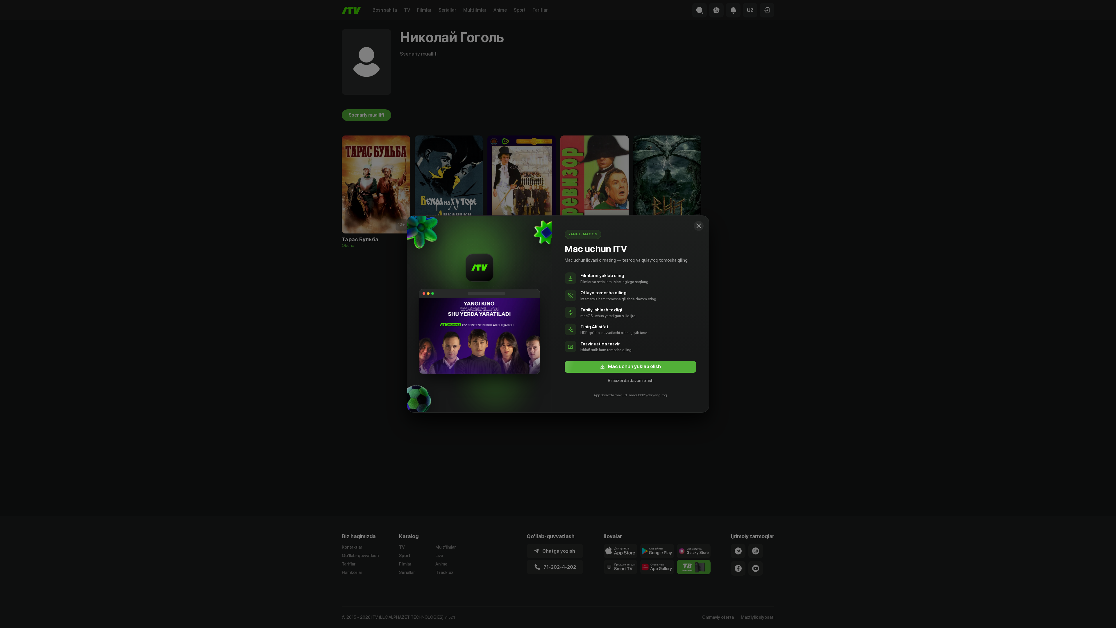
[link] (630, 367)
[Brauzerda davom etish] (699, 226)
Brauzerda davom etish (630, 380)
